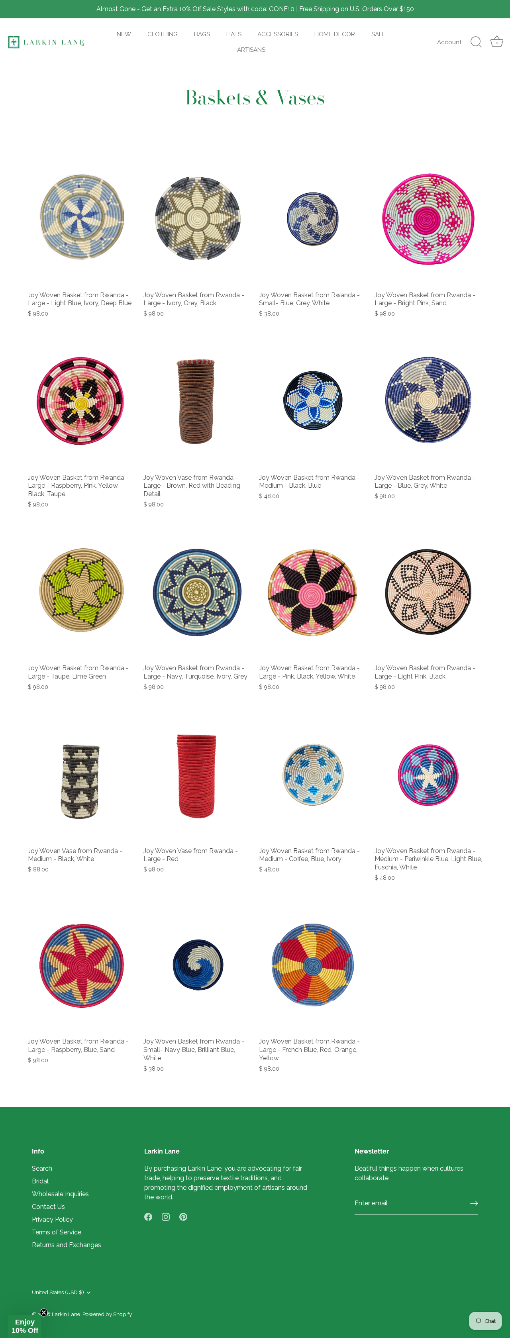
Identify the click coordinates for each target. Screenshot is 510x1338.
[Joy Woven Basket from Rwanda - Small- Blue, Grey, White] (313, 219)
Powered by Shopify (107, 1314)
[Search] (476, 42)
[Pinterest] (183, 1216)
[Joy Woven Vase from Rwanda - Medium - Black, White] (81, 775)
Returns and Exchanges (66, 1245)
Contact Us (48, 1206)
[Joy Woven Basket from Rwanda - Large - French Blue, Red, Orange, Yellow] (313, 966)
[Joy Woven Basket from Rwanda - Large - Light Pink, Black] (428, 592)
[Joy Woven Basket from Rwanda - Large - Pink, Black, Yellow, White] (313, 592)
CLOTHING (162, 34)
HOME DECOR (334, 34)
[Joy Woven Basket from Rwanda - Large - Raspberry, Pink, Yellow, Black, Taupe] (81, 401)
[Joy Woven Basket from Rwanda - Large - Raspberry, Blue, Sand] (81, 966)
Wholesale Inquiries (60, 1194)
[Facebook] (148, 1216)
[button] (24, 1326)
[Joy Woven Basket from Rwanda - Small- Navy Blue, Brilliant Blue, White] (197, 966)
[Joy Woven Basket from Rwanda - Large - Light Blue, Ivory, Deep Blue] (81, 219)
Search (42, 1168)
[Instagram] (166, 1216)
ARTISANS (251, 49)
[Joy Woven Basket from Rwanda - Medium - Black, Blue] (313, 401)
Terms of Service (56, 1232)
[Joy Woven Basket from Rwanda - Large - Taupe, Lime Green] (81, 592)
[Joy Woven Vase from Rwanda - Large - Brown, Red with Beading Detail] (197, 401)
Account (449, 42)
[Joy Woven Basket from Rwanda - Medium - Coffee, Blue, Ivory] (313, 775)
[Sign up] (474, 1203)
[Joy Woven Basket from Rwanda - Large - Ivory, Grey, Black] (197, 219)
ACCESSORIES (277, 34)
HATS (233, 34)
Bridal (40, 1181)
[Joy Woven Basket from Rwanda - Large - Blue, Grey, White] (428, 401)
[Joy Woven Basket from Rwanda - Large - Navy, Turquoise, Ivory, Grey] (197, 592)
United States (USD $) (58, 1292)
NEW (124, 34)
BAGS (202, 34)
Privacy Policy (52, 1219)
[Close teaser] (44, 1312)
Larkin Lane (66, 1314)
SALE (378, 34)
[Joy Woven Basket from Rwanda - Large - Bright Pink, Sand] (428, 219)
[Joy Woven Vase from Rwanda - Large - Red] (197, 775)
